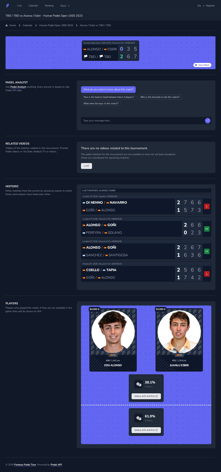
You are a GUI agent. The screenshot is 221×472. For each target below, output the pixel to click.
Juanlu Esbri (179, 365)
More (63, 5)
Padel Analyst (18, 87)
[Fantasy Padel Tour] (8, 5)
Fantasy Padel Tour (25, 464)
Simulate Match (144, 396)
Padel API (56, 464)
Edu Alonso (113, 365)
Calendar (27, 25)
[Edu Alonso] (113, 332)
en (199, 5)
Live (86, 166)
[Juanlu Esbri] (179, 332)
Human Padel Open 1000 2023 (56, 25)
